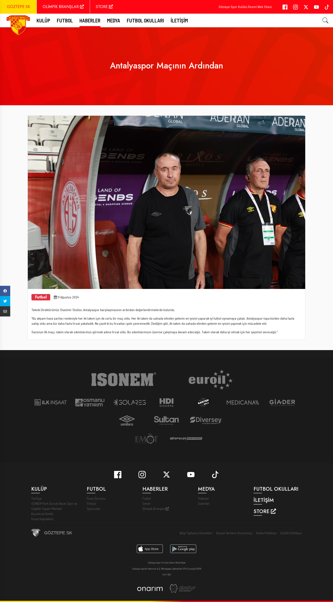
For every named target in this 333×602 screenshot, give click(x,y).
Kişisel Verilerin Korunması (234, 533)
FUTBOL (65, 20)
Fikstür (91, 503)
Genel (146, 503)
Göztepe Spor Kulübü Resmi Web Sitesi (245, 7)
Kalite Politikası (266, 533)
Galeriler (204, 503)
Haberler (89, 20)
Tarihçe (36, 498)
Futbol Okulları (145, 20)
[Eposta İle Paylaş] (5, 311)
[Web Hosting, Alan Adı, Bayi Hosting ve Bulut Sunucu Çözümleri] (183, 588)
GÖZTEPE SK (18, 7)
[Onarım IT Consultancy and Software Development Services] (149, 588)
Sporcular (93, 508)
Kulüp (43, 20)
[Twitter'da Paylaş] (5, 301)
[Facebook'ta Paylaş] (5, 291)
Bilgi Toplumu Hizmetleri (196, 533)
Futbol (146, 498)
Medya (113, 20)
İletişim (179, 20)
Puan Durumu (96, 498)
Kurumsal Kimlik (42, 514)
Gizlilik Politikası (291, 533)
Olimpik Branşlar (154, 508)
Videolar (203, 498)
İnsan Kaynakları (42, 519)
